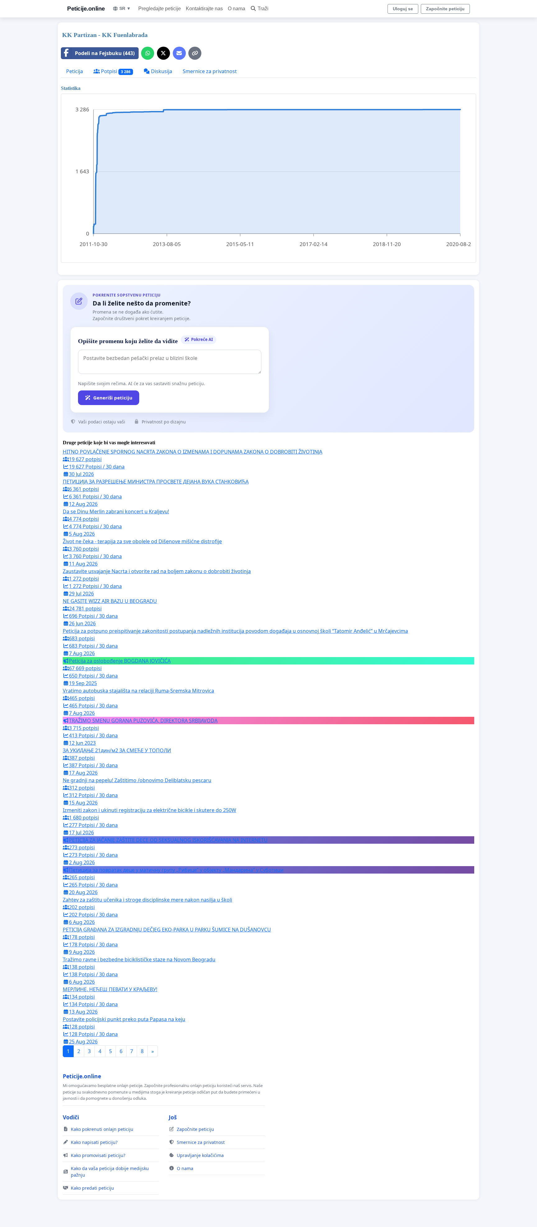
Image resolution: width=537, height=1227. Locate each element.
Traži (263, 8)
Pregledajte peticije (159, 8)
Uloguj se (403, 8)
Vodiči (71, 1117)
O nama (236, 8)
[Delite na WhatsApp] (147, 53)
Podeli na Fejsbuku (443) (105, 53)
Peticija (74, 71)
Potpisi (115, 71)
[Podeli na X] (163, 53)
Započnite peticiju (445, 8)
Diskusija (161, 71)
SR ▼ (125, 8)
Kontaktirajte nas (204, 8)
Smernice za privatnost (210, 71)
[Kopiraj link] (194, 53)
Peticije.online (86, 8)
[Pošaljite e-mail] (179, 53)
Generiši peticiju (112, 397)
